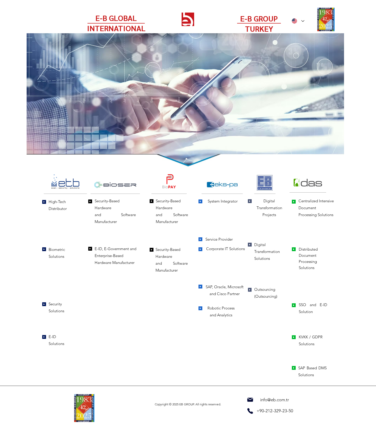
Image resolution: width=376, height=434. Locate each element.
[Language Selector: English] (298, 21)
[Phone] (250, 411)
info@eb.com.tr (274, 399)
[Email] (250, 400)
